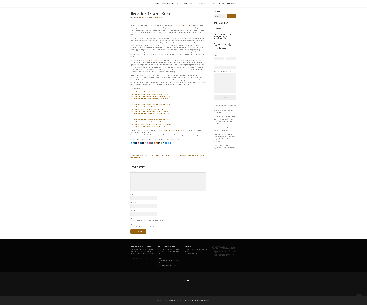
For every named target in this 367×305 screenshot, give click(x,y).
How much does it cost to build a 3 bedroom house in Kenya (149, 94)
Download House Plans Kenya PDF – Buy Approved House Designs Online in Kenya (225, 148)
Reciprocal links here (191, 254)
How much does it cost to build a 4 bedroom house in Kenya (149, 92)
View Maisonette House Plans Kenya (169, 265)
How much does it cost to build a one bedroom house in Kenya (150, 120)
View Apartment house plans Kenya (169, 249)
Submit (225, 97)
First (215, 61)
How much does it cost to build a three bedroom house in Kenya (150, 96)
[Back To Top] (359, 296)
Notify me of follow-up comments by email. (147, 221)
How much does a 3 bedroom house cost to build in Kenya (148, 109)
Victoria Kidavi (158, 17)
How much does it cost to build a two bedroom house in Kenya (150, 104)
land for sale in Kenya (185, 25)
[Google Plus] (186, 286)
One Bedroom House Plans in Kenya (141, 249)
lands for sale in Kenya (179, 155)
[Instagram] (190, 286)
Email (133, 202)
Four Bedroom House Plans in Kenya (141, 256)
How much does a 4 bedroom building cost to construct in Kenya (150, 124)
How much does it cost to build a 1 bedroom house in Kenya (149, 126)
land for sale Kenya (161, 155)
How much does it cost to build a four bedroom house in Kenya (150, 122)
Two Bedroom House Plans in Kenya (141, 251)
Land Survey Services (216, 3)
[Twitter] (176, 286)
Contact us (232, 3)
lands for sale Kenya (196, 155)
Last (227, 61)
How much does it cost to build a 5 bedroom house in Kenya (149, 107)
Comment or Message (222, 71)
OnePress (191, 300)
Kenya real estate (144, 153)
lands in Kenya (135, 157)
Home (157, 3)
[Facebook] (181, 286)
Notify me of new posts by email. (143, 227)
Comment (134, 171)
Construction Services (171, 3)
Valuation (201, 3)
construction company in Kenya (170, 130)
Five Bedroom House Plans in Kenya (141, 258)
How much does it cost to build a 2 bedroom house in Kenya (149, 99)
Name (133, 194)
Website (133, 210)
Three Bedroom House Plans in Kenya (142, 254)
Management (188, 3)
